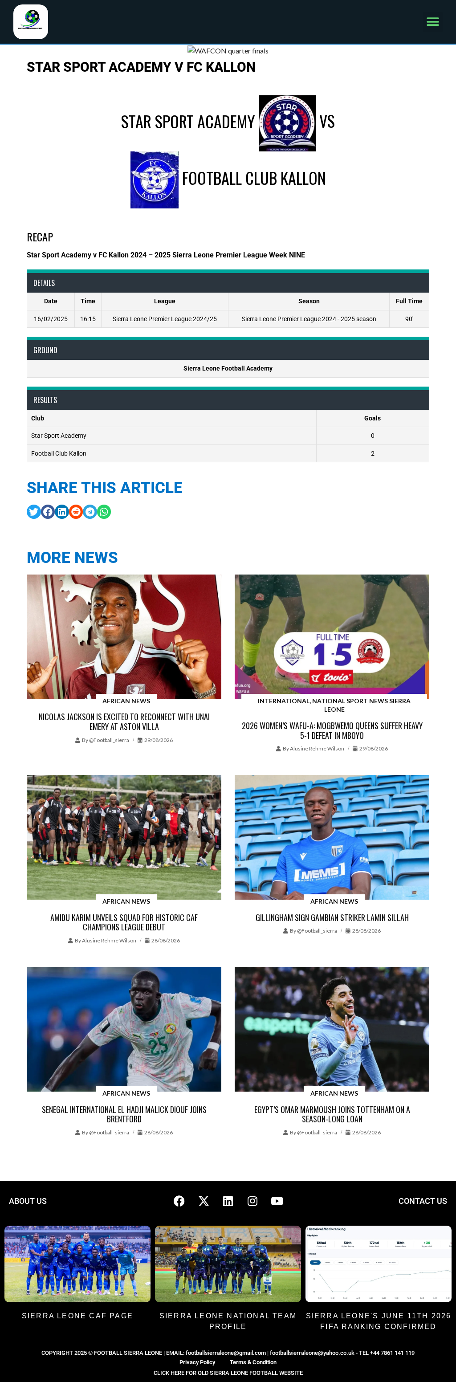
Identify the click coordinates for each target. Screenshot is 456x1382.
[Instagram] (252, 1201)
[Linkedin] (228, 1201)
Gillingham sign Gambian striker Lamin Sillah (332, 917)
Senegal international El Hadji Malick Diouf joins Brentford (124, 1114)
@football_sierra (109, 740)
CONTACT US (423, 1201)
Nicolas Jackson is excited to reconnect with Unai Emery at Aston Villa (124, 721)
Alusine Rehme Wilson (317, 748)
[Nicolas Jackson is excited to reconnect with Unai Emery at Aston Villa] (124, 638)
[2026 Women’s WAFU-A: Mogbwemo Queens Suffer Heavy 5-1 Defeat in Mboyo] (332, 638)
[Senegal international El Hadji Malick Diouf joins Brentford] (124, 1030)
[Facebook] (179, 1201)
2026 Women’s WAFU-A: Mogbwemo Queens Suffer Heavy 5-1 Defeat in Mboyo (332, 730)
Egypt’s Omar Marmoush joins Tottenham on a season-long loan (332, 1114)
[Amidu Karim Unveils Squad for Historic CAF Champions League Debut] (124, 838)
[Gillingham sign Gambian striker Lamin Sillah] (332, 838)
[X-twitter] (203, 1201)
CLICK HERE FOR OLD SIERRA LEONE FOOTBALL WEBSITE (228, 1373)
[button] (433, 22)
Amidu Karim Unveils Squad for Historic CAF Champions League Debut (124, 922)
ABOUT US (28, 1201)
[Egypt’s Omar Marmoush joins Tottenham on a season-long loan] (332, 1030)
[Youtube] (277, 1201)
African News (126, 701)
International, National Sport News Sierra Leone (334, 705)
